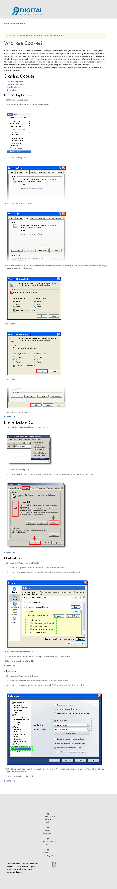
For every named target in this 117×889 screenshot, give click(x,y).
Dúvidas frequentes (47, 831)
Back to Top (9, 417)
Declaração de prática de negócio (49, 819)
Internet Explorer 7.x (16, 81)
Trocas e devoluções (48, 854)
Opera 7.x (11, 90)
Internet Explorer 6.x (16, 84)
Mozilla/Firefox (13, 87)
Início (6, 23)
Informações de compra (49, 842)
